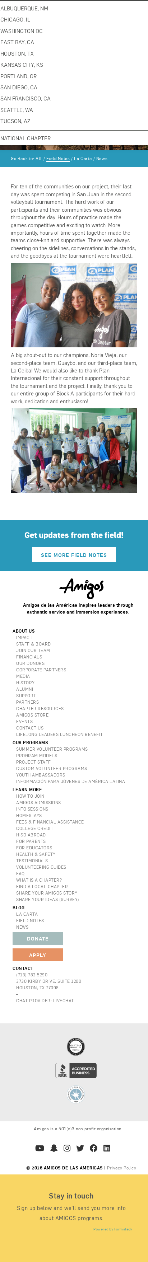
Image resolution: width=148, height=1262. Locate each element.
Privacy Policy (121, 1167)
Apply (37, 955)
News (101, 158)
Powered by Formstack (112, 1229)
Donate (38, 938)
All (39, 158)
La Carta (83, 158)
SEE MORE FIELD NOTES (74, 555)
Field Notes (58, 158)
